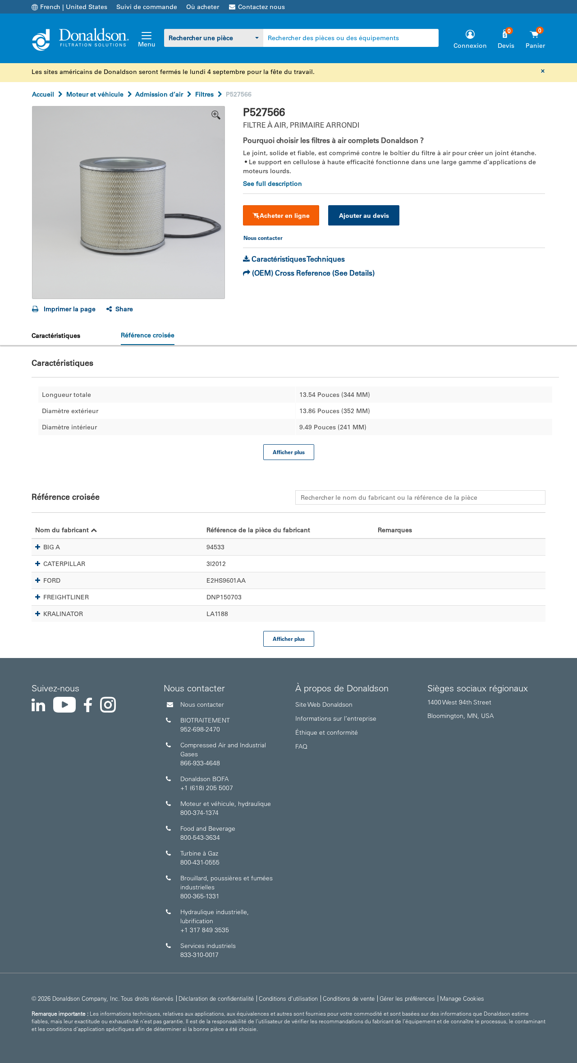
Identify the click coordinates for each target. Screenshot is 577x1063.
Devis (506, 45)
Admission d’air (159, 94)
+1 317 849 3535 (204, 930)
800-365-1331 (200, 896)
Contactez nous (261, 7)
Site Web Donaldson (324, 704)
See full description (272, 183)
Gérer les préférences (407, 998)
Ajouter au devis (364, 216)
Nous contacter (202, 704)
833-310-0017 (199, 955)
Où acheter (202, 7)
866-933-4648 (200, 763)
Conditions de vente (349, 998)
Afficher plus (289, 452)
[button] (37, 547)
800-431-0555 (200, 862)
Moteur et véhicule (95, 94)
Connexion (470, 45)
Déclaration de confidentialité (216, 998)
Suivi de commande (146, 7)
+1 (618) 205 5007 (206, 788)
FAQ (301, 746)
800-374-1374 (199, 813)
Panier (535, 45)
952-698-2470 (200, 729)
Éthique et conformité (326, 732)
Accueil (43, 94)
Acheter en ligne (285, 216)
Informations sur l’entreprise (335, 718)
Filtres (204, 94)
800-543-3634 (200, 837)
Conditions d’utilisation (288, 998)
